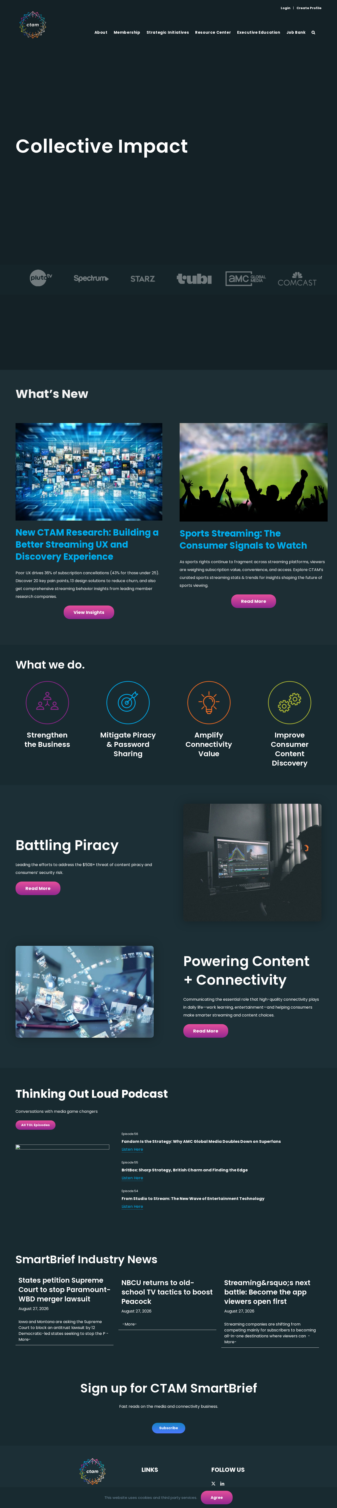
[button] (313, 32)
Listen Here (132, 1149)
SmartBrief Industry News (87, 1259)
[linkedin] (222, 1484)
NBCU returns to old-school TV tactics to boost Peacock (167, 1292)
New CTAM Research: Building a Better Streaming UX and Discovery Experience (87, 544)
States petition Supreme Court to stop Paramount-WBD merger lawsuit (65, 1290)
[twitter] (213, 1484)
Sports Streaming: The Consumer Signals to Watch (243, 539)
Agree (217, 1497)
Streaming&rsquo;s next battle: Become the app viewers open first (267, 1292)
